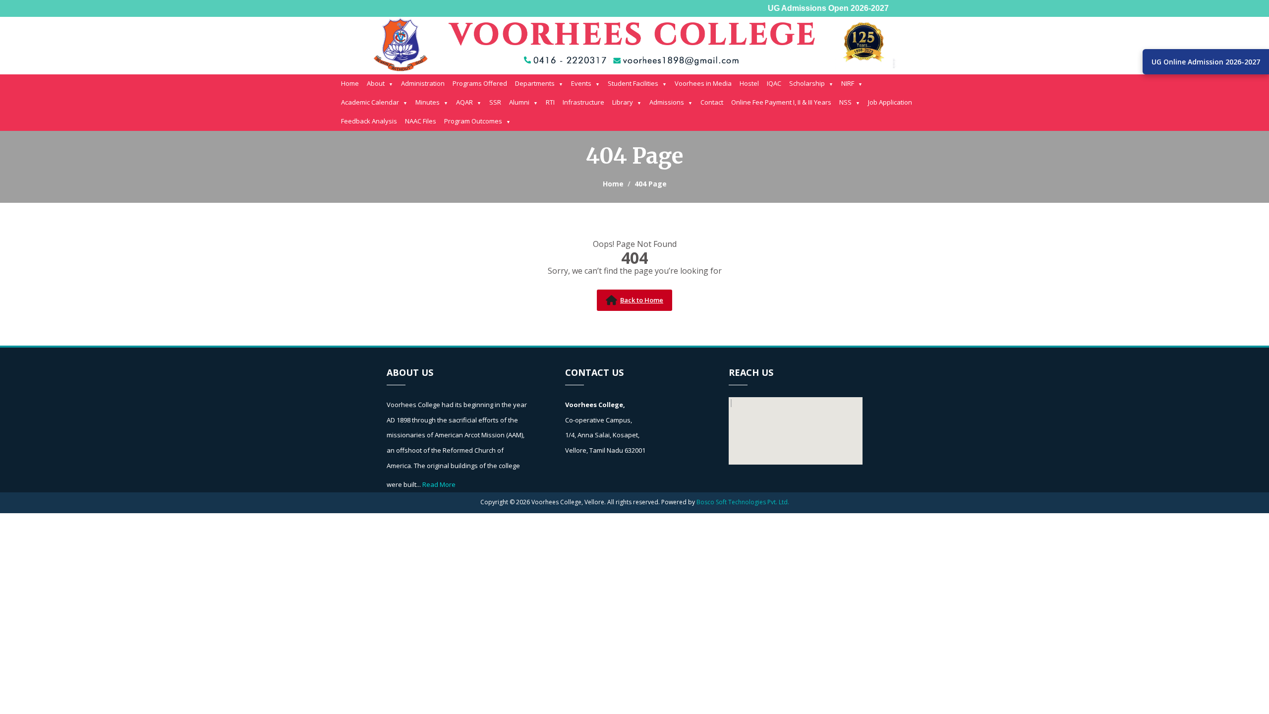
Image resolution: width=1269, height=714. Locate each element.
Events (581, 83)
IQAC (774, 83)
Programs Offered (480, 83)
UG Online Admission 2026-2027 (1206, 61)
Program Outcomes (473, 121)
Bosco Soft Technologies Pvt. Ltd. (742, 502)
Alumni (519, 102)
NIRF (847, 83)
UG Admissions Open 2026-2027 (820, 8)
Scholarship (807, 83)
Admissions (666, 102)
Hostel (749, 83)
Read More (439, 484)
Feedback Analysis (369, 121)
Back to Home (641, 300)
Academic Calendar (370, 102)
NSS (845, 102)
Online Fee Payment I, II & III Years (781, 102)
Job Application (890, 102)
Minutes (427, 102)
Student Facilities (633, 83)
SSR (495, 102)
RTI (550, 102)
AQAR (464, 102)
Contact (711, 102)
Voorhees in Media (703, 83)
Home (350, 83)
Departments (535, 83)
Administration (423, 83)
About (376, 83)
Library (622, 102)
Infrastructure (583, 102)
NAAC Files (420, 121)
